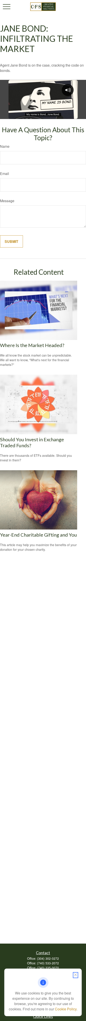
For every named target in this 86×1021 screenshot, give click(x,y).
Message (7, 200)
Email (4, 173)
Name (4, 146)
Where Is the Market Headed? (32, 345)
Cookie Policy (66, 1008)
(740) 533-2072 (48, 963)
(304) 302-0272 (48, 958)
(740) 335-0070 (48, 967)
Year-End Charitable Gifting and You (38, 535)
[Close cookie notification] (75, 975)
